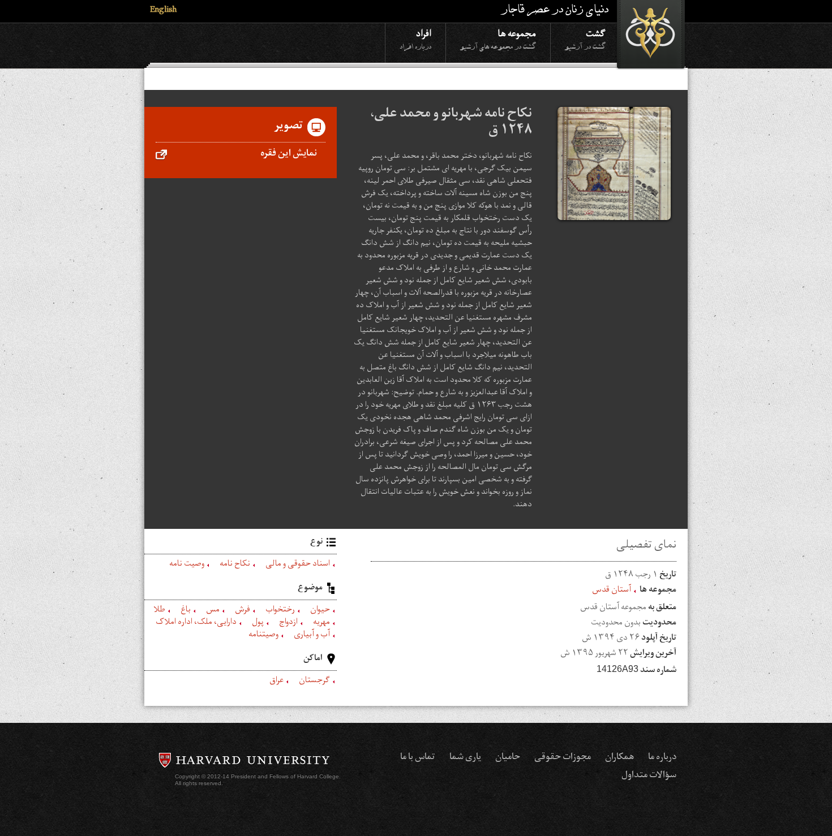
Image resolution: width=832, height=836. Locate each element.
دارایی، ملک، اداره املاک (196, 623)
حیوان (320, 611)
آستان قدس (611, 591)
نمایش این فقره (288, 154)
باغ (186, 611)
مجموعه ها (498, 39)
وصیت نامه (186, 565)
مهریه (321, 623)
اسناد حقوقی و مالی (297, 565)
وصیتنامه (263, 636)
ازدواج (288, 623)
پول (258, 623)
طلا (159, 611)
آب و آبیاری (312, 636)
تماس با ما (417, 758)
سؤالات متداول (648, 776)
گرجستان (314, 682)
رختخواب (280, 611)
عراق (276, 682)
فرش (242, 611)
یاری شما (465, 758)
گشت (585, 39)
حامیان (507, 758)
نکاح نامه (235, 565)
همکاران (619, 758)
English (163, 11)
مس (213, 611)
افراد (415, 39)
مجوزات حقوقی (562, 758)
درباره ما (662, 758)
